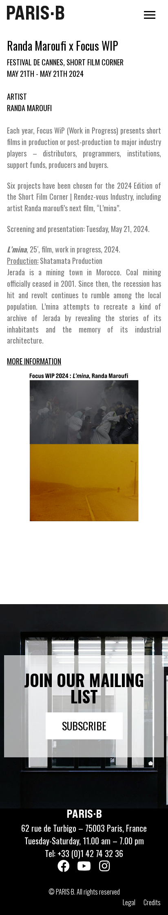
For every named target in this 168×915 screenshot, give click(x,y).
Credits (152, 902)
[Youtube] (84, 866)
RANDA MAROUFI (29, 108)
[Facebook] (63, 866)
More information (34, 361)
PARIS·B (35, 13)
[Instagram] (104, 866)
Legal (129, 902)
